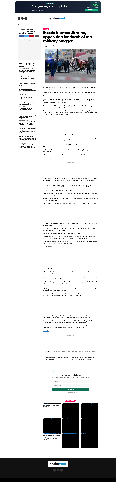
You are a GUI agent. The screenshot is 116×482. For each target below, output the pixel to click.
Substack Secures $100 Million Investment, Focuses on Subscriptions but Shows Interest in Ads (27, 139)
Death (63, 351)
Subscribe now (70, 389)
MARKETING (33, 24)
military (75, 351)
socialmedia (92, 351)
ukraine (48, 352)
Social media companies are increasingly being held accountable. (27, 91)
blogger (59, 351)
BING (26, 68)
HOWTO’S (81, 24)
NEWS (39, 24)
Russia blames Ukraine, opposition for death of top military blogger (27, 31)
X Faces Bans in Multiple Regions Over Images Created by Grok (26, 110)
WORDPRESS (74, 24)
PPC (43, 24)
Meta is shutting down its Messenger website (26, 103)
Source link (46, 331)
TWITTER (20, 106)
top (44, 352)
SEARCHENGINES (50, 24)
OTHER (86, 24)
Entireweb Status (61, 474)
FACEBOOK (21, 101)
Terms (74, 474)
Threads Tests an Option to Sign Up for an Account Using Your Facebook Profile (27, 146)
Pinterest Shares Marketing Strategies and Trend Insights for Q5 (27, 116)
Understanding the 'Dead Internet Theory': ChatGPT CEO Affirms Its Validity (27, 123)
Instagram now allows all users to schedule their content (26, 97)
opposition (81, 351)
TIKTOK (20, 82)
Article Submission (44, 474)
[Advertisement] (29, 50)
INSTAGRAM (21, 94)
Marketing (69, 351)
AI (28, 24)
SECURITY (67, 24)
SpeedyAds (53, 474)
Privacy (70, 474)
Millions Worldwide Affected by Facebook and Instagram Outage (28, 65)
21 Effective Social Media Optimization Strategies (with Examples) (26, 78)
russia (86, 351)
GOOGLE (29, 68)
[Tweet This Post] (26, 36)
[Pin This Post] (31, 36)
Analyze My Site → (91, 9)
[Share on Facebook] (21, 36)
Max (46, 46)
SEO (57, 24)
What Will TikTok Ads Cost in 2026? (27, 84)
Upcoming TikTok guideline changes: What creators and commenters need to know (27, 130)
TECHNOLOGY (26, 61)
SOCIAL (61, 24)
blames (53, 351)
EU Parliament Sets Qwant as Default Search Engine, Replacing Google (27, 72)
